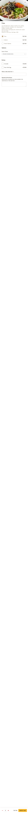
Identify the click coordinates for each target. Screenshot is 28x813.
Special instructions (7, 77)
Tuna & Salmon (7, 43)
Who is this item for (7, 71)
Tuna (5, 36)
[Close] (25, 2)
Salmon (6, 40)
